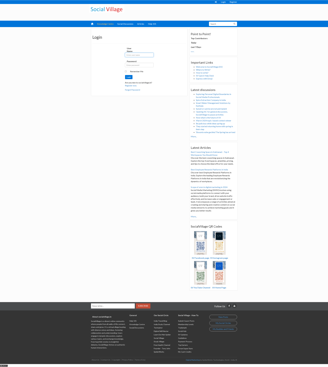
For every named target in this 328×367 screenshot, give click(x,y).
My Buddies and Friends (223, 329)
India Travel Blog (160, 321)
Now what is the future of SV (208, 117)
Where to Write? (203, 69)
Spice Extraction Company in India (211, 100)
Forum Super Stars (185, 348)
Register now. (131, 85)
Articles (140, 24)
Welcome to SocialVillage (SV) (209, 67)
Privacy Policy (127, 360)
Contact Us (105, 360)
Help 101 (152, 24)
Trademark (182, 328)
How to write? (202, 72)
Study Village (159, 341)
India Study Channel (162, 324)
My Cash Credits (184, 352)
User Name (129, 49)
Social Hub (182, 331)
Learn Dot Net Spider (162, 335)
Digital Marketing (193, 360)
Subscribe (143, 306)
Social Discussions (125, 24)
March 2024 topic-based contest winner (213, 120)
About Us (95, 360)
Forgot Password (132, 90)
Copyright (116, 360)
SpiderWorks (159, 352)
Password (129, 61)
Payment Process (185, 341)
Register (233, 2)
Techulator (158, 328)
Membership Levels (186, 324)
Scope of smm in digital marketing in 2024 (209, 187)
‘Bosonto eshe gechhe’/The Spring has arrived (215, 132)
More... (194, 136)
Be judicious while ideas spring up (210, 123)
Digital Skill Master (161, 331)
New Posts (223, 317)
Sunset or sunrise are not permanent (211, 108)
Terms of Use (140, 360)
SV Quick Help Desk (205, 75)
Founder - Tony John (162, 348)
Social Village (159, 338)
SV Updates (183, 335)
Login (223, 2)
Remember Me (136, 71)
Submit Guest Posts (186, 321)
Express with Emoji (204, 78)
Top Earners (183, 345)
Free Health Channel (162, 345)
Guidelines (182, 338)
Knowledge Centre (105, 24)
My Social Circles (223, 323)
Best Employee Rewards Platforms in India (209, 169)
